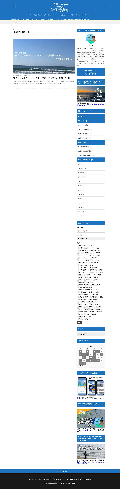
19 (94, 357)
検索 (79, 322)
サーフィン (83, 120)
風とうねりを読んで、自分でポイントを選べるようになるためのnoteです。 (90, 463)
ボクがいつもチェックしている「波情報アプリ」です (90, 398)
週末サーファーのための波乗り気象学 (65, 483)
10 (87, 354)
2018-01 (82, 177)
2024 (81, 207)
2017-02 (82, 172)
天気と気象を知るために (86, 155)
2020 (81, 190)
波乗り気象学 (83, 142)
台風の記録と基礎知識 (86, 151)
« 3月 (80, 365)
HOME (16, 22)
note (81, 116)
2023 (81, 203)
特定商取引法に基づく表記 (75, 479)
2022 (81, 198)
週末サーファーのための (90, 104)
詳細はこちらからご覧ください (85, 430)
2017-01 (82, 168)
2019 (81, 185)
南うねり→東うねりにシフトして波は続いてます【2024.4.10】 (42, 78)
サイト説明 (38, 479)
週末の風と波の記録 (35, 15)
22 (80, 360)
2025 (81, 211)
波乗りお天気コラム (85, 133)
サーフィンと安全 (84, 125)
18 (91, 357)
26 (94, 360)
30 (84, 363)
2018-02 (82, 181)
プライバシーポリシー (58, 479)
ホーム (31, 479)
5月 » (83, 365)
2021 (81, 194)
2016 (81, 164)
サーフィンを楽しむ (60, 15)
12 (94, 354)
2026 (81, 216)
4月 (27, 22)
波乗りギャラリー (84, 138)
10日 (31, 22)
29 (80, 363)
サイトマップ (47, 479)
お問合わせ (87, 479)
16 (84, 357)
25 (91, 360)
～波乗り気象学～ (47, 15)
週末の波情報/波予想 (86, 159)
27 (98, 360)
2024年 (22, 22)
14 (101, 354)
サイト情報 (70, 15)
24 (87, 360)
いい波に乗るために (85, 146)
